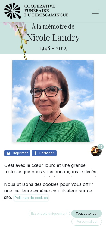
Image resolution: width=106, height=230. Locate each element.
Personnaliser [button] (87, 221)
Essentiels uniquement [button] (49, 213)
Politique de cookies (31, 198)
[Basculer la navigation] (95, 11)
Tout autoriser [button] (87, 213)
